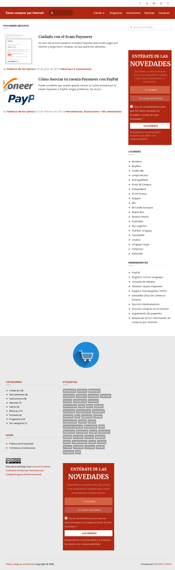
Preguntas (116, 12)
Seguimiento (80, 441)
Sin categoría (16, 423)
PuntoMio (137, 221)
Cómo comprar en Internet (20, 564)
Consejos (93, 395)
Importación (83, 411)
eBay (81, 406)
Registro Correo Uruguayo (147, 277)
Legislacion (70, 421)
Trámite (78, 447)
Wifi (78, 452)
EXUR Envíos (139, 193)
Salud (67, 441)
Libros (12, 406)
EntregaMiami (140, 179)
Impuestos (98, 411)
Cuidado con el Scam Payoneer (65, 37)
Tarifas (102, 441)
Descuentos (70, 406)
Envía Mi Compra (141, 184)
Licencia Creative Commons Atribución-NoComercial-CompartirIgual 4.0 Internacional (28, 470)
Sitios (92, 441)
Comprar (81, 395)
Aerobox (137, 161)
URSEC (100, 447)
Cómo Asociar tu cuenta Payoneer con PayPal (78, 79)
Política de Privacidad (21, 443)
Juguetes (87, 416)
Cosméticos (80, 401)
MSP (101, 426)
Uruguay (68, 452)
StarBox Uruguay (142, 230)
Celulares (69, 395)
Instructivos (133, 12)
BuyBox (136, 166)
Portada (13, 414)
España (99, 406)
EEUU (89, 406)
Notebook (82, 431)
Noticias (149, 12)
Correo (67, 401)
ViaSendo (137, 253)
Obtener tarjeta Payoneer (147, 286)
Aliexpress (69, 390)
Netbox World (140, 216)
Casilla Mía (138, 170)
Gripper (136, 198)
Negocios (69, 431)
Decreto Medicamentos (146, 304)
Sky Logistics (139, 226)
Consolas (105, 395)
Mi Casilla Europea (142, 207)
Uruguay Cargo (140, 244)
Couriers (93, 401)
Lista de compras (73, 426)
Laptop (98, 416)
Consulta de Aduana (143, 281)
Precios (89, 436)
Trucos (67, 447)
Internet (13, 402)
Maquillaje (91, 426)
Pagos (93, 431)
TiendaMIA (138, 235)
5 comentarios (83, 69)
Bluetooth (94, 390)
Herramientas (74, 111)
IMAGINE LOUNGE (163, 564)
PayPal (136, 272)
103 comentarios (111, 111)
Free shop (69, 411)
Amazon (82, 390)
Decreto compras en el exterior (150, 308)
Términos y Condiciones (22, 447)
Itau (77, 416)
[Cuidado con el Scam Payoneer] (18, 49)
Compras (164, 12)
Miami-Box (138, 212)
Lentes (82, 421)
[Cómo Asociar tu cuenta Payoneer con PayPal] (18, 91)
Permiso (78, 436)
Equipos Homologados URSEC (149, 291)
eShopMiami (139, 189)
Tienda (97, 12)
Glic (134, 202)
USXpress (137, 249)
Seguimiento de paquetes (147, 313)
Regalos (100, 436)
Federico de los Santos (21, 69)
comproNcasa (140, 175)
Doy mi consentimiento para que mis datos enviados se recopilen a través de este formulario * (88, 522)
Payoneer (104, 431)
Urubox (136, 239)
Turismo (89, 447)
